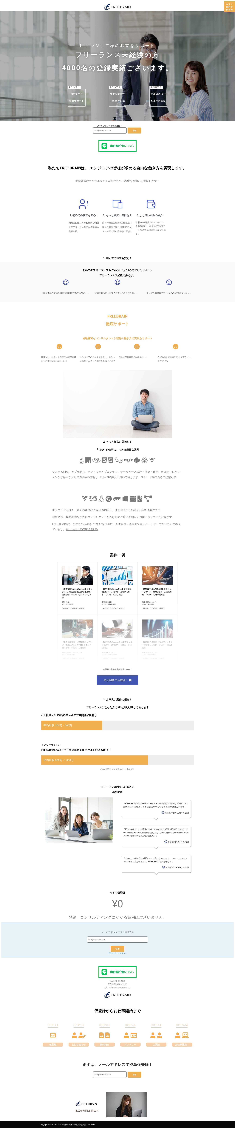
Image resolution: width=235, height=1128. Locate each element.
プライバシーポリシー (117, 953)
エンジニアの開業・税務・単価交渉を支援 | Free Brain (75, 1124)
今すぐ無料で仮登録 (229, 7)
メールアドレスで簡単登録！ (109, 125)
